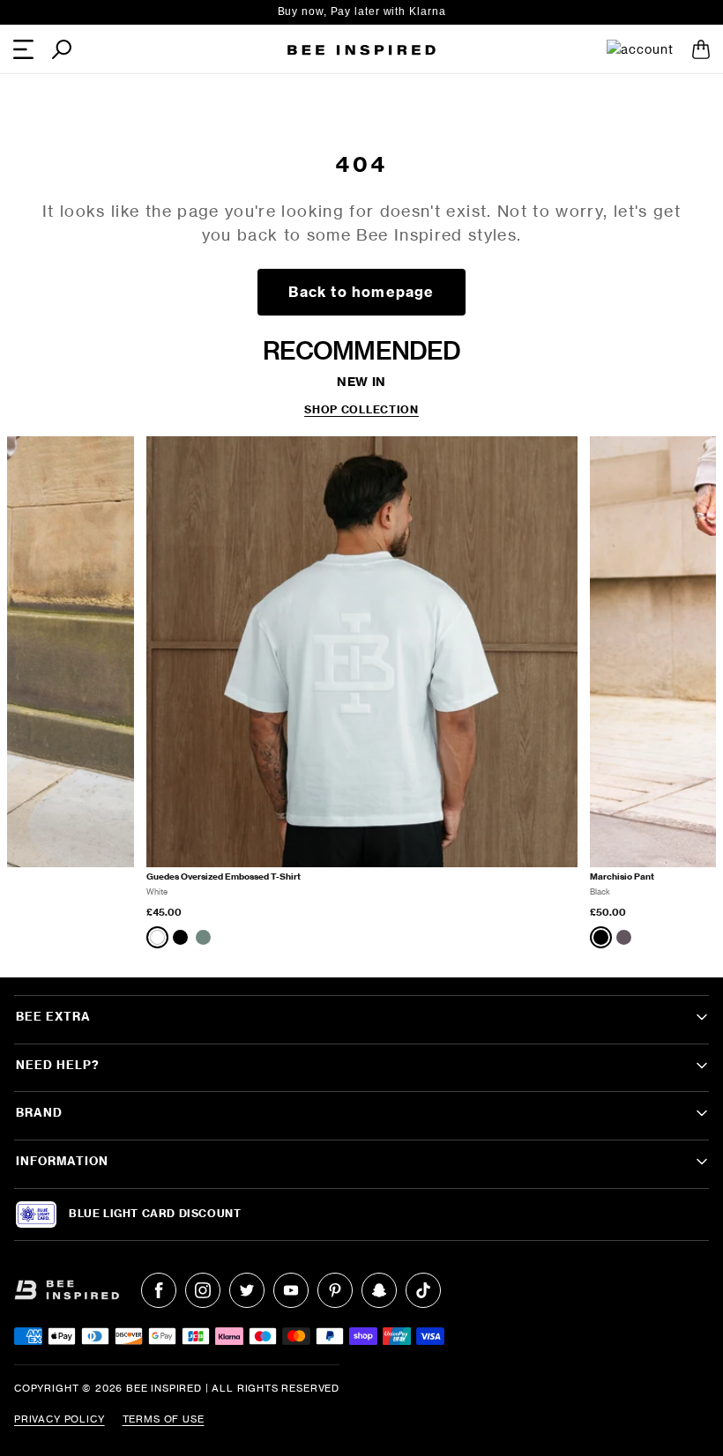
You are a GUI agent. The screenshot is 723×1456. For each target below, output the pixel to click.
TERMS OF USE (164, 1419)
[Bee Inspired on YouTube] (291, 1290)
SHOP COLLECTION (361, 410)
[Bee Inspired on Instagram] (202, 1290)
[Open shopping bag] (701, 49)
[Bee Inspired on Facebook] (158, 1290)
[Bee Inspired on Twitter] (247, 1290)
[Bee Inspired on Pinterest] (335, 1290)
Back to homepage (361, 292)
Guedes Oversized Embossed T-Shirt (223, 876)
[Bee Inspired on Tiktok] (423, 1290)
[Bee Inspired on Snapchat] (379, 1290)
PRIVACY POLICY (59, 1419)
